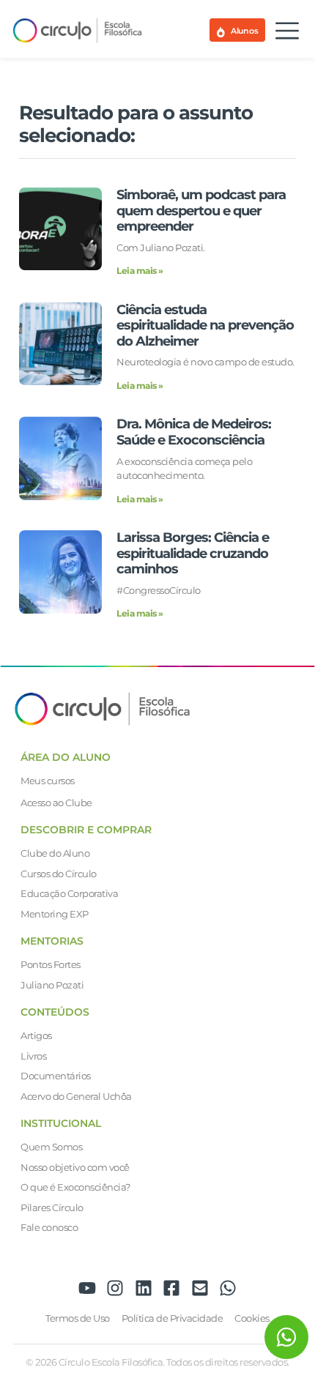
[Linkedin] (143, 1288)
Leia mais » (139, 270)
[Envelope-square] (200, 1288)
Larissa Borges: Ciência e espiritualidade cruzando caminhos (192, 553)
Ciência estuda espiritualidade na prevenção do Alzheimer (205, 325)
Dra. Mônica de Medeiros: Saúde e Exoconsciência (193, 432)
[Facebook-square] (171, 1288)
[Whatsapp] (228, 1288)
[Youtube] (87, 1288)
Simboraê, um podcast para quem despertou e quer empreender (201, 210)
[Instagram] (115, 1288)
